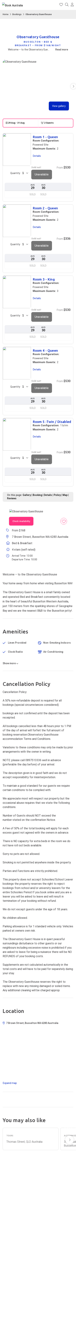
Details (48, 495)
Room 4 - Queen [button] (45, 350)
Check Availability (21, 521)
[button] (72, 5)
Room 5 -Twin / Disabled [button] (52, 422)
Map (65, 495)
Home (5, 14)
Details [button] (37, 155)
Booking (37, 495)
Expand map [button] (10, 1083)
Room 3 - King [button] (44, 279)
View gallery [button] (59, 106)
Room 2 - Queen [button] (45, 208)
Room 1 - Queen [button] (45, 137)
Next (69, 1140)
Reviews (11, 498)
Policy (57, 495)
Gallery (27, 495)
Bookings (17, 14)
